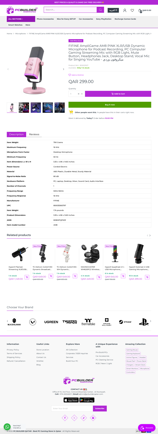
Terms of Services (14, 353)
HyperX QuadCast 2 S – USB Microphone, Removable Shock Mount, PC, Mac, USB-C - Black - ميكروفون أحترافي (115, 268)
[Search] (100, 10)
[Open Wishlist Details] (132, 10)
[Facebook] (65, 418)
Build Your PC (72, 361)
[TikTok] (84, 418)
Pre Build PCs (102, 352)
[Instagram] (93, 418)
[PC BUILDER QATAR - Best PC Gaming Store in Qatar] (22, 10)
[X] (74, 418)
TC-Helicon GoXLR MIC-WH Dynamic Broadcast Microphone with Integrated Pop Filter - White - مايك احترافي (67, 268)
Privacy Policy (13, 350)
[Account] (124, 10)
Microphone (144, 368)
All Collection (72, 350)
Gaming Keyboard (133, 353)
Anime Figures (131, 357)
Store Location (42, 350)
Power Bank (141, 361)
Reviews (34, 134)
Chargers (129, 365)
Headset (142, 357)
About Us (40, 353)
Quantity (72, 88)
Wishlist (39, 361)
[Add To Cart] (27, 277)
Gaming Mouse (132, 350)
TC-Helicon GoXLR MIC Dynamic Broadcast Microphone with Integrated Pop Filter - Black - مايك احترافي (43, 268)
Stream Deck (140, 365)
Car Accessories (102, 356)
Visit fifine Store (76, 41)
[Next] (8, 69)
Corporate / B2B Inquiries (77, 353)
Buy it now (110, 105)
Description (16, 134)
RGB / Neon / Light (104, 363)
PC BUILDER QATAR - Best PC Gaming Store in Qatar (37, 431)
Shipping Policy (13, 357)
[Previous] (63, 69)
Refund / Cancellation (16, 361)
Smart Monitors (132, 368)
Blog (38, 365)
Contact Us (41, 357)
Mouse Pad (130, 361)
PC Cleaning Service (104, 360)
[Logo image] (14, 322)
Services (69, 357)
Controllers (130, 372)
